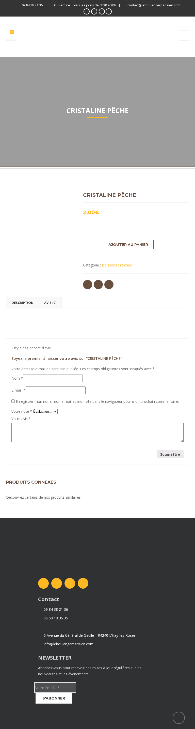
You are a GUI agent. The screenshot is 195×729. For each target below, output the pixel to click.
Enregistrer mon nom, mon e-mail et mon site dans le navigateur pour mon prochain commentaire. (97, 401)
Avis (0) (50, 302)
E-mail (18, 390)
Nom (17, 378)
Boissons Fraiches (117, 265)
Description (22, 302)
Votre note (21, 411)
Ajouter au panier (128, 244)
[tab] (22, 302)
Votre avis (21, 418)
